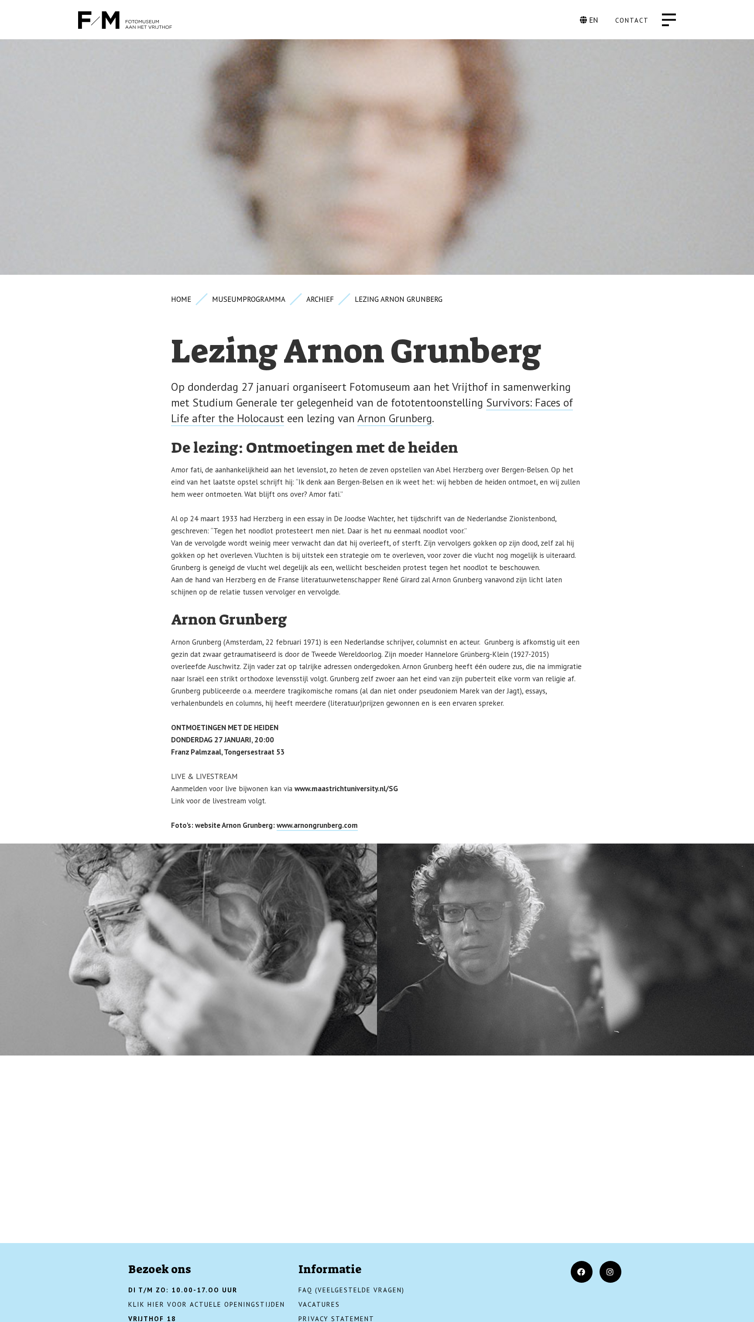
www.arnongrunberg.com (317, 825)
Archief (320, 299)
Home (181, 299)
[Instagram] (610, 1272)
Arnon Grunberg (394, 418)
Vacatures (319, 1304)
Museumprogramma (248, 299)
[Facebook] (582, 1272)
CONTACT (632, 20)
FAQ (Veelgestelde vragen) (351, 1290)
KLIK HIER (146, 1304)
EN (592, 20)
